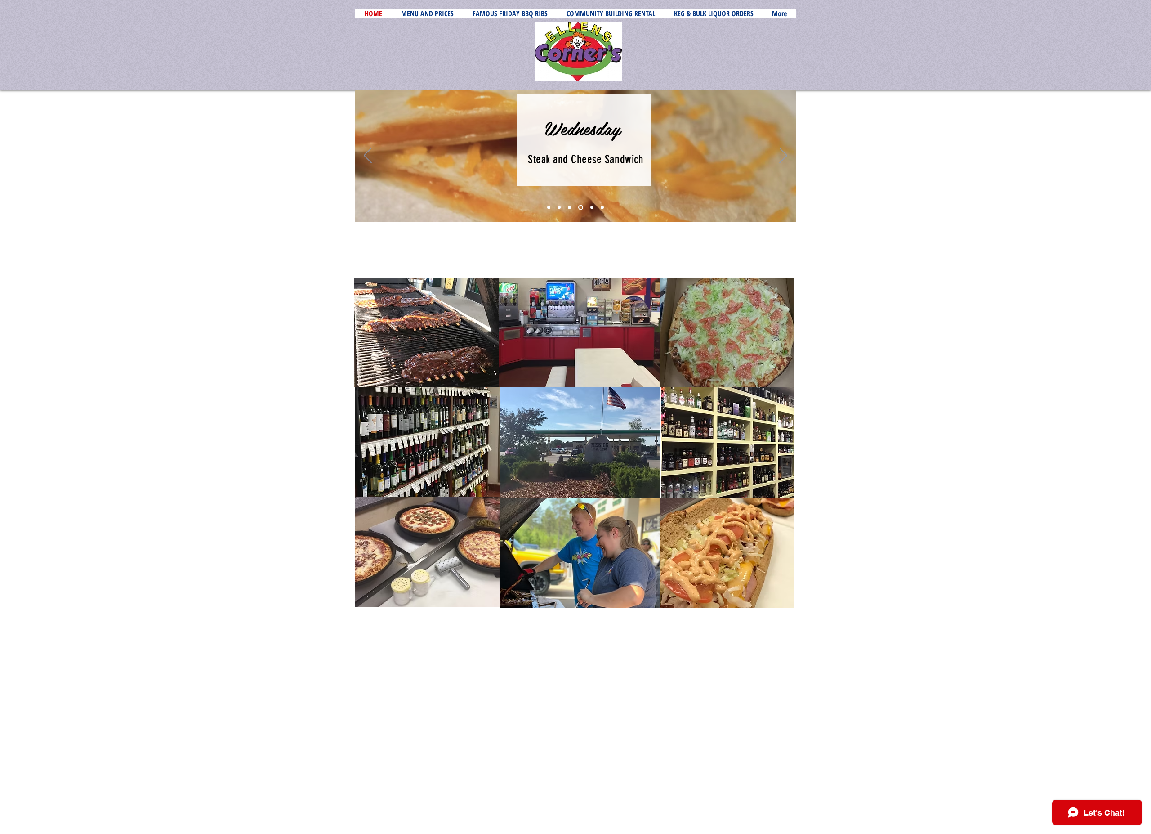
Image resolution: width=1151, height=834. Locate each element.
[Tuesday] (569, 207)
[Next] (783, 156)
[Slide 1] (548, 207)
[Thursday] (591, 207)
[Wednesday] (579, 207)
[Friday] (602, 207)
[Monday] (559, 207)
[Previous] (368, 156)
